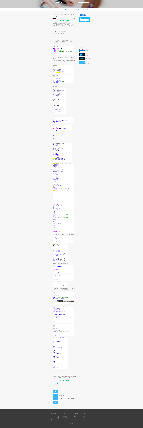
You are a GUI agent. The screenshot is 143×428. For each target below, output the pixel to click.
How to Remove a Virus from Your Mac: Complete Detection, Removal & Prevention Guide (67, 399)
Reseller (84, 416)
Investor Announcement (66, 419)
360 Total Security (53, 415)
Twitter (83, 15)
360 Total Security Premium (55, 417)
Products (66, 9)
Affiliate (84, 415)
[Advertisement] (84, 35)
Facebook (81, 15)
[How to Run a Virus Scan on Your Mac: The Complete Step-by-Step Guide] (55, 391)
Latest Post (57, 9)
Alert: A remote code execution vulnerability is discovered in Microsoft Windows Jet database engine (87, 54)
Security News (85, 9)
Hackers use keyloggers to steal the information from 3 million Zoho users (87, 59)
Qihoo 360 (75, 416)
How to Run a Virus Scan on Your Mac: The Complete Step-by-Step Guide (67, 391)
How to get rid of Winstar (87, 50)
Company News (76, 9)
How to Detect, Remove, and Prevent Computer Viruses (87, 63)
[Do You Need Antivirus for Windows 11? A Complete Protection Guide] (55, 402)
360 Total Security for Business (55, 419)
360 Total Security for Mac (55, 418)
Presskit (64, 418)
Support (75, 415)
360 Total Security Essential (55, 416)
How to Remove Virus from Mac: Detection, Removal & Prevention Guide (66, 395)
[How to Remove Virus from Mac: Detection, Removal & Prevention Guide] (55, 395)
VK (85, 15)
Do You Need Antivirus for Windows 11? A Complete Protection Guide (67, 402)
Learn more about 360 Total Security (64, 20)
